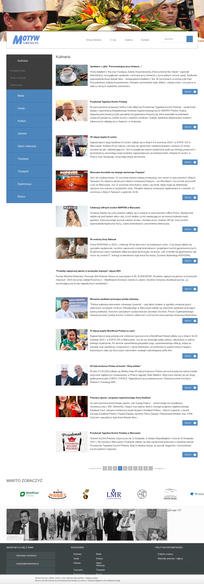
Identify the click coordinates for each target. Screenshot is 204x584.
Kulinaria (77, 554)
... (151, 468)
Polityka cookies (165, 554)
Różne (99, 574)
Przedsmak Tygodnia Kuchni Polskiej (108, 102)
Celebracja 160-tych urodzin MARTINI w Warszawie (115, 207)
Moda (98, 554)
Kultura (99, 558)
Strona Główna (93, 39)
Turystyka (78, 570)
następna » (160, 468)
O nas (113, 39)
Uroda (76, 558)
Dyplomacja (78, 574)
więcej (188, 92)
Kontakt (145, 39)
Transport (100, 570)
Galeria (128, 39)
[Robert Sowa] (151, 525)
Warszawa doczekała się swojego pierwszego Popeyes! (117, 172)
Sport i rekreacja (100, 564)
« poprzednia (94, 468)
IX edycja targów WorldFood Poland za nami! (112, 331)
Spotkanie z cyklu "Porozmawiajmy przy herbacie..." (116, 66)
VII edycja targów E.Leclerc (103, 137)
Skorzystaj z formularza (26, 555)
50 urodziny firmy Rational (103, 239)
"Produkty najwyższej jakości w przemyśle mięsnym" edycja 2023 (88, 271)
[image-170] (183, 525)
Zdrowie (77, 563)
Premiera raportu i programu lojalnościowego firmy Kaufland (120, 398)
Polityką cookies (91, 578)
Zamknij (167, 578)
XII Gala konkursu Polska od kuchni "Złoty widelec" (115, 366)
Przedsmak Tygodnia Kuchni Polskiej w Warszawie (115, 433)
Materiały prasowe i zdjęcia (170, 558)
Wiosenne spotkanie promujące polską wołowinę (114, 299)
